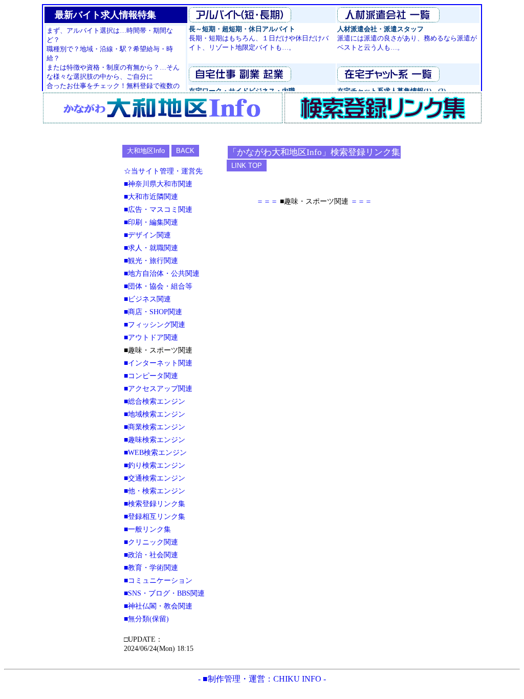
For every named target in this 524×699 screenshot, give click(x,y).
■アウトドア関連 (151, 337)
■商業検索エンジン (154, 427)
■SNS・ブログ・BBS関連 (164, 593)
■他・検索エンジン (154, 491)
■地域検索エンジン (154, 414)
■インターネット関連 (158, 363)
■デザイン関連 (147, 235)
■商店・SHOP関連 (153, 312)
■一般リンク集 (147, 529)
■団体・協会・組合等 (158, 286)
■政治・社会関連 (151, 555)
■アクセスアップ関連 (158, 388)
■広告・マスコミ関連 (158, 209)
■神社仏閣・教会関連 (158, 606)
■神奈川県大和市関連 (158, 184)
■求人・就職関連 (151, 248)
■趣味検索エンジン (154, 439)
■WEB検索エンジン (155, 452)
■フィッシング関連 (154, 324)
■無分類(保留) (146, 619)
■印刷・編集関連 (151, 222)
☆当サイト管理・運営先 (163, 171)
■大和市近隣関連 (151, 196)
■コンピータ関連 (151, 376)
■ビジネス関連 (147, 299)
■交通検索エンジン (154, 478)
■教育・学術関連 (151, 567)
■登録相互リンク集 (154, 516)
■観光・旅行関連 (151, 260)
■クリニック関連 (151, 542)
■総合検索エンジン (154, 401)
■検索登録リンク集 (154, 503)
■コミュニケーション (158, 580)
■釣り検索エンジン (154, 465)
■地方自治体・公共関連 (162, 273)
